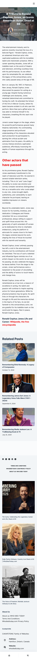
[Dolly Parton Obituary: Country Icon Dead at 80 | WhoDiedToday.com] (18, 539)
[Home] (9, 655)
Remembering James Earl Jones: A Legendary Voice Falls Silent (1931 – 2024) (16, 398)
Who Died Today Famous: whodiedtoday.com (18, 35)
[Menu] (34, 3)
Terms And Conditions (18, 466)
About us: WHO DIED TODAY (18, 471)
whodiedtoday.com (16, 648)
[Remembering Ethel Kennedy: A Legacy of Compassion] (18, 352)
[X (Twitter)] (6, 459)
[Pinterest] (12, 459)
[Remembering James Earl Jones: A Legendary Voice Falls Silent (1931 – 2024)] (18, 383)
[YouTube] (15, 459)
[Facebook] (3, 459)
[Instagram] (9, 459)
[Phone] (27, 655)
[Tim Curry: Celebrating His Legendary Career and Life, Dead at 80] (18, 497)
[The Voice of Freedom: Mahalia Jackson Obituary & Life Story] (18, 582)
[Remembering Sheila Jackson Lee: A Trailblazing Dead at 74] (18, 417)
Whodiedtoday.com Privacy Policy (18, 468)
